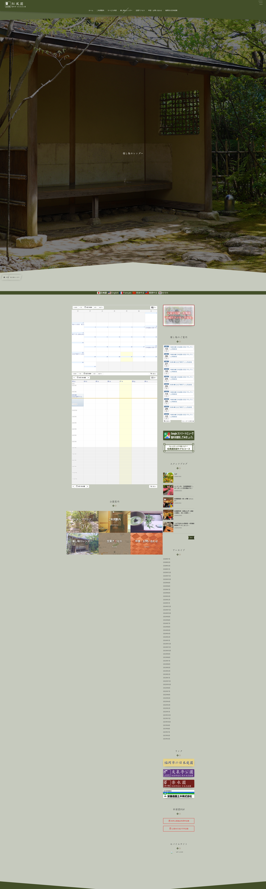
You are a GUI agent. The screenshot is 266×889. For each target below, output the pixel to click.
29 (156, 356)
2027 (100, 307)
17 (95, 347)
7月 (81, 307)
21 (144, 347)
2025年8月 (166, 586)
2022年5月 (166, 698)
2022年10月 (167, 684)
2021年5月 (166, 735)
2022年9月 (166, 688)
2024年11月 (167, 610)
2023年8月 (166, 657)
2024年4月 (166, 633)
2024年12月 (167, 606)
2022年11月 (167, 681)
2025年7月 (166, 589)
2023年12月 (167, 644)
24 (95, 356)
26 (119, 356)
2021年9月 (166, 725)
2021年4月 (166, 739)
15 (156, 337)
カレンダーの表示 (187, 421)
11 (107, 337)
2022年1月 (166, 712)
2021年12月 (167, 715)
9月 (95, 307)
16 (82, 342)
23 (82, 352)
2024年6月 (166, 627)
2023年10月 (167, 651)
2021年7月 (166, 732)
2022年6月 (166, 695)
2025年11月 (167, 576)
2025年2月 (166, 600)
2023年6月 (166, 664)
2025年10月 (167, 579)
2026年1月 (166, 569)
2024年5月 (166, 630)
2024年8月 (166, 620)
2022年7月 (166, 691)
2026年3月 (166, 566)
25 (107, 356)
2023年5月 (166, 667)
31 (95, 366)
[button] (153, 373)
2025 (76, 307)
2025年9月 (166, 583)
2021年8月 (166, 729)
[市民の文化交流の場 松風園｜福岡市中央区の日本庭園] (17, 5)
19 (119, 347)
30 (82, 362)
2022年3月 (166, 705)
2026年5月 (166, 562)
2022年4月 (166, 701)
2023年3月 (166, 671)
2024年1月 (166, 640)
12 (119, 337)
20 (131, 347)
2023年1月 (166, 678)
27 (131, 356)
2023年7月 (166, 661)
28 (144, 356)
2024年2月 (166, 637)
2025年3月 (166, 596)
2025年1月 (166, 603)
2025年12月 (167, 572)
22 (156, 346)
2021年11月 (167, 718)
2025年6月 (166, 593)
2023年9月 (166, 654)
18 (107, 347)
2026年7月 (166, 559)
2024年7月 (166, 623)
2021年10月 (167, 722)
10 (95, 337)
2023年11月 (167, 647)
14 (144, 337)
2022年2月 (166, 708)
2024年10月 (167, 613)
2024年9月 (166, 617)
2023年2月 (166, 674)
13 (131, 337)
